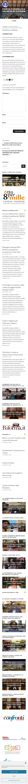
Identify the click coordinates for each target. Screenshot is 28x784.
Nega (14, 776)
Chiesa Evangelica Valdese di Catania (14, 10)
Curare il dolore (8, 463)
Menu (14, 20)
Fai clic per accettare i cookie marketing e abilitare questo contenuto (14, 180)
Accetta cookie (14, 771)
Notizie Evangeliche (10, 210)
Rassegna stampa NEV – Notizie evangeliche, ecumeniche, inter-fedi (12, 249)
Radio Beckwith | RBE (10, 592)
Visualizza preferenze (14, 780)
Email (4, 122)
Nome (4, 114)
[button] (25, 763)
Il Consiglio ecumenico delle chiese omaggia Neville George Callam (13, 287)
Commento (5, 93)
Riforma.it (6, 434)
